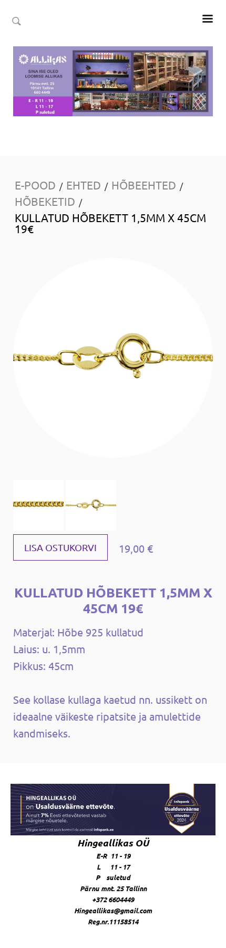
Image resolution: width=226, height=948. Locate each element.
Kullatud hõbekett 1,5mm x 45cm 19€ (110, 223)
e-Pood (35, 185)
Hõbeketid (45, 201)
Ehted (83, 185)
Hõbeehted (143, 185)
